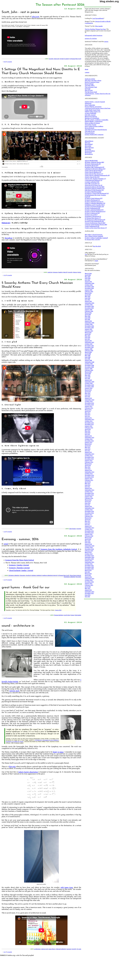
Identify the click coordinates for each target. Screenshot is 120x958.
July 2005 (87, 300)
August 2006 (88, 321)
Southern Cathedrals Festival (49, 575)
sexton (106, 41)
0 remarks (9, 61)
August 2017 (88, 526)
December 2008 (89, 367)
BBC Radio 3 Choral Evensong (93, 234)
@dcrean (87, 143)
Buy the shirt (97, 246)
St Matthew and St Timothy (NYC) (95, 205)
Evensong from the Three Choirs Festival (19, 560)
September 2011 (89, 419)
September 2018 (89, 546)
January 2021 (88, 560)
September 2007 (89, 342)
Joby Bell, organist (90, 115)
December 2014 (89, 477)
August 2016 (88, 506)
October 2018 (88, 547)
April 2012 (88, 429)
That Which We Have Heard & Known (96, 129)
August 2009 (88, 380)
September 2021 (89, 562)
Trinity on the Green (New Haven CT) (96, 228)
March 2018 (88, 537)
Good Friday (67, 615)
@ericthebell (88, 144)
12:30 (5, 531)
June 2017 (87, 523)
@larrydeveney (89, 147)
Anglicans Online (90, 79)
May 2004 (87, 277)
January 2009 (88, 368)
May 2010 (87, 393)
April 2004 (88, 275)
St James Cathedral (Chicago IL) (94, 201)
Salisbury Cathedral (36, 575)
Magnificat (8, 238)
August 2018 (88, 544)
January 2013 (88, 442)
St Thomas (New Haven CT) (93, 218)
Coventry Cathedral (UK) (92, 182)
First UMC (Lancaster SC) (92, 183)
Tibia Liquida (99, 26)
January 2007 (88, 329)
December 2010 (89, 405)
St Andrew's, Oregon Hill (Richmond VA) (97, 193)
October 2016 (88, 510)
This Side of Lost (90, 131)
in (58, 752)
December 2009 (89, 387)
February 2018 (89, 536)
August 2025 (88, 590)
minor (61, 752)
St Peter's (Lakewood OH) (92, 213)
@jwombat (88, 146)
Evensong (55, 272)
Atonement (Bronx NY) (91, 165)
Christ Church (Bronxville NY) (94, 170)
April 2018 (88, 539)
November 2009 (89, 385)
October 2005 (88, 305)
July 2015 (87, 487)
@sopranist (88, 152)
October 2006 (88, 324)
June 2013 (87, 449)
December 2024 (89, 582)
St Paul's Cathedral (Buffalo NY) (94, 210)
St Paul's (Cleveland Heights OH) (94, 206)
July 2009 (87, 378)
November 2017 (89, 531)
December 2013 (89, 459)
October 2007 (88, 344)
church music (72, 528)
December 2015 (89, 495)
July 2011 (87, 416)
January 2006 (88, 309)
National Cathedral (61, 949)
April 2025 (88, 587)
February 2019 (89, 551)
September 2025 (89, 592)
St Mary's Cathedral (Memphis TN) (95, 203)
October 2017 (88, 529)
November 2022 (89, 567)
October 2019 (88, 554)
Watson (75, 272)
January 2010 (88, 388)
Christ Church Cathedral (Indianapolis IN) (97, 175)
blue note (12, 767)
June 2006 (87, 318)
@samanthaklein (90, 151)
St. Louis (79, 949)
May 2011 (87, 413)
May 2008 (87, 355)
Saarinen (68, 949)
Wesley (79, 272)
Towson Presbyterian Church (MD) (95, 223)
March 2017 (88, 518)
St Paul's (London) (64, 58)
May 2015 (87, 483)
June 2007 (87, 337)
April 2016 (88, 501)
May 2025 (87, 588)
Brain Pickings (89, 84)
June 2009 (87, 377)
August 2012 (88, 436)
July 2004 (87, 280)
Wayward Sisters (89, 133)
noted (6, 544)
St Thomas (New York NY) (92, 239)
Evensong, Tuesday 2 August (19, 565)
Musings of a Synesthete (92, 118)
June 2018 (87, 542)
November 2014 (89, 475)
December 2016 (89, 513)
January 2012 (88, 426)
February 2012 (89, 428)
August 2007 (88, 341)
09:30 (5, 61)
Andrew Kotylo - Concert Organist (95, 102)
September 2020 (89, 557)
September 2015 (89, 490)
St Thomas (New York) (75, 58)
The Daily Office (89, 85)
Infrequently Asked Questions (93, 35)
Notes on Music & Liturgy (92, 123)
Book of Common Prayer (92, 82)
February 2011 (89, 408)
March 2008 (88, 352)
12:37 (5, 579)
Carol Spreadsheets (98, 18)
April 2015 (88, 482)
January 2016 (88, 496)
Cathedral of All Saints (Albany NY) (95, 169)
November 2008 (89, 365)
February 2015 (89, 480)
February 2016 (89, 498)
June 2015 (87, 485)
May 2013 (87, 447)
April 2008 (88, 354)
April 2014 (88, 465)
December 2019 (89, 555)
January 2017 (88, 514)
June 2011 (87, 414)
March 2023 (88, 570)
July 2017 (87, 524)
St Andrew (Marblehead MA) (93, 192)
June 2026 (87, 595)
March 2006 (88, 313)
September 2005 (89, 303)
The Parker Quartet (90, 125)
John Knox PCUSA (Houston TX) (94, 190)
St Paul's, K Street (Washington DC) (95, 211)
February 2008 (89, 350)
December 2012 (89, 441)
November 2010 (89, 403)
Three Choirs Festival (75, 575)
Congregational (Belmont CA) (93, 180)
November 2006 (89, 326)
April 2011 (88, 411)
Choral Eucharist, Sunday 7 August (21, 570)
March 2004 (88, 273)
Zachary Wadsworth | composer (94, 134)
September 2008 (89, 362)
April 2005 (88, 295)
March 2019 (88, 552)
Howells (51, 58)
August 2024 (88, 577)
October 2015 (88, 491)
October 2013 (88, 455)
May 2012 (87, 431)
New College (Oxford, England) (94, 236)
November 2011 (89, 423)
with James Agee (67, 887)
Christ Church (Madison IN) (93, 172)
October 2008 (88, 364)
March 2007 (88, 332)
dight (96, 261)
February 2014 (89, 462)
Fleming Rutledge (58, 615)
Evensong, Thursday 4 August (19, 568)
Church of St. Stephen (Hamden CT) (95, 179)
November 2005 (89, 306)
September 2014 (89, 472)
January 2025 (88, 583)
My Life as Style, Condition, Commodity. (96, 120)
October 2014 (88, 473)
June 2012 (87, 432)
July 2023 (87, 572)
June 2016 (87, 503)
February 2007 (89, 331)
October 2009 (88, 383)
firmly (55, 752)
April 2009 (88, 373)
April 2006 (88, 314)
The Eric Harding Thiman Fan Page (95, 29)
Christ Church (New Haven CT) (94, 174)
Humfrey (60, 272)
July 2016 (87, 505)
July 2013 (87, 450)
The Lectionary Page (91, 87)
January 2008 (88, 349)
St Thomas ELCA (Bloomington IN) (95, 220)
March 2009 (88, 372)
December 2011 (89, 424)
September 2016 (89, 508)
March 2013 (88, 444)
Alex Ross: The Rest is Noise (93, 80)
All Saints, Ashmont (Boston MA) (94, 162)
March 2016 (88, 500)
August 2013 (88, 452)
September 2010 (89, 400)
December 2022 (89, 569)
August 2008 (88, 360)
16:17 (5, 952)
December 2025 (89, 593)
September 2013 (89, 454)
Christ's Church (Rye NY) (92, 177)
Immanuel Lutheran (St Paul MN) (94, 187)
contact (87, 72)
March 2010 (88, 390)
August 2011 (88, 418)
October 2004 (88, 285)
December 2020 (89, 559)
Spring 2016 (58, 610)
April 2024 (88, 575)
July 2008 (87, 359)
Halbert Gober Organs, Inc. (93, 111)
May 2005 (87, 296)
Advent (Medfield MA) (91, 160)
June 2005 (87, 298)
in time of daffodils (90, 113)
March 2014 (88, 464)
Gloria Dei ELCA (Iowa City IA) (93, 185)
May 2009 (87, 375)
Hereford (28, 575)
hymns (72, 615)
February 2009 (89, 370)
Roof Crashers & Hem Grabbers (94, 126)
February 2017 (89, 516)
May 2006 (87, 316)
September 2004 (89, 283)
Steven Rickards (89, 128)
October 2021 (88, 564)
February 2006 (89, 311)
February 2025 (89, 585)
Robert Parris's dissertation (28, 772)
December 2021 (89, 565)
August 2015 (88, 488)
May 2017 (87, 521)
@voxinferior (89, 154)
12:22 (5, 618)
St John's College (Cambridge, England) (96, 238)
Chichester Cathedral (13, 575)
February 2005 (89, 291)
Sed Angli (87, 89)
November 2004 (89, 286)
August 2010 (88, 398)
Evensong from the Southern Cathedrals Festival (59, 549)
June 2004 (87, 278)
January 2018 (88, 534)
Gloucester (22, 575)
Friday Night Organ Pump (92, 110)
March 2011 (88, 409)
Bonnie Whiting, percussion (93, 107)
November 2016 (89, 511)
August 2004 (88, 282)
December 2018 (89, 549)
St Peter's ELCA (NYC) (91, 215)
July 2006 (87, 319)
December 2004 (89, 288)
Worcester (78, 577)
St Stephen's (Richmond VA (93, 216)
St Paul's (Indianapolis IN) (92, 208)
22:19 (5, 275)
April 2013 (88, 446)
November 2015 (89, 493)
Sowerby (70, 272)
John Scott (35, 17)
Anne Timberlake (90, 105)
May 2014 (87, 467)
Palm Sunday (78, 615)
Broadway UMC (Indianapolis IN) (94, 167)
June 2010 (87, 395)
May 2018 (87, 541)
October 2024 (88, 580)
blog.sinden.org (109, 1)
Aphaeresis (88, 103)
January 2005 (88, 290)
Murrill (65, 272)
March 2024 (88, 574)
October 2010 (88, 401)
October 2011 (88, 421)
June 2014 (87, 469)
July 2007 (87, 339)
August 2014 (88, 470)
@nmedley (88, 149)
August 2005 (88, 301)
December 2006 (89, 327)
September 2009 (89, 382)
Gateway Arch (14, 691)
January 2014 (88, 460)
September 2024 (89, 578)
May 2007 (87, 336)
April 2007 (88, 334)
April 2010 (88, 391)
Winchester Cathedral (69, 577)
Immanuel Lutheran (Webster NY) (95, 188)
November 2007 (89, 346)
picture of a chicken (91, 38)
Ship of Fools (89, 90)
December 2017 (89, 532)
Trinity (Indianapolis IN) (92, 226)
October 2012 (88, 439)
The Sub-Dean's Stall (91, 92)
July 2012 (87, 434)
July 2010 (87, 396)
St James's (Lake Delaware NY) (93, 198)
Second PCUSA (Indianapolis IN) (94, 221)
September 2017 (89, 528)
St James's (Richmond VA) (92, 200)
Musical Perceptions (91, 116)
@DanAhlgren (89, 141)
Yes (86, 254)
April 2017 (88, 519)
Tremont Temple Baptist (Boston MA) (96, 224)
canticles (50, 272)
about (86, 69)
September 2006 (89, 323)
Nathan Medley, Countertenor (94, 121)
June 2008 (87, 357)
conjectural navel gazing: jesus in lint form (97, 108)
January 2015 (88, 478)
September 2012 (89, 437)
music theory (52, 949)
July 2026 (87, 596)
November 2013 (89, 457)
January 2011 (88, 406)
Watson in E (6, 223)
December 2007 (89, 347)
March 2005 (88, 293)
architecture (37, 949)
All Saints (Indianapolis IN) (93, 164)
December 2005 (89, 308)
